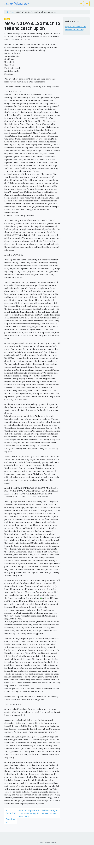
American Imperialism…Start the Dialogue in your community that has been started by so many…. (37, 813)
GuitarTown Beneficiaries (11, 817)
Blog (12, 12)
